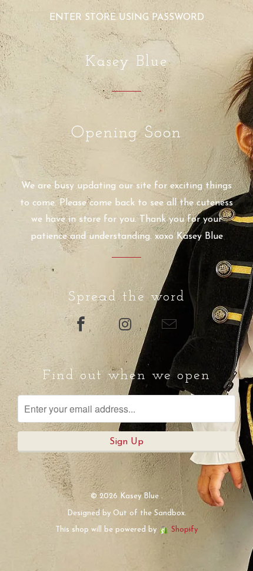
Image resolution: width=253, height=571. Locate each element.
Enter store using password (126, 17)
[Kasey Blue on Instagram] (126, 326)
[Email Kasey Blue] (170, 326)
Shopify (184, 529)
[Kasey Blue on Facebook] (82, 326)
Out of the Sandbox (149, 513)
